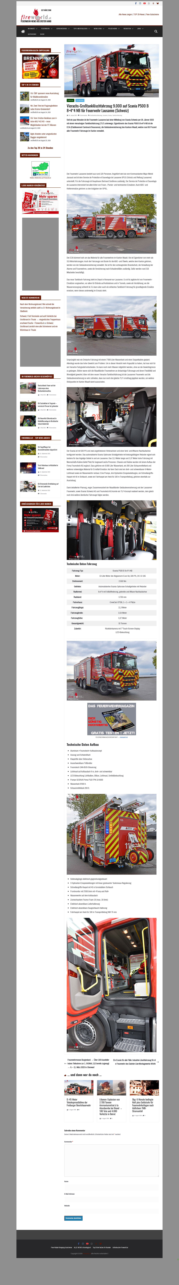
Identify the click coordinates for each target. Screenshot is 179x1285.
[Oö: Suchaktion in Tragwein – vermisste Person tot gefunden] (28, 407)
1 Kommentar (43, 494)
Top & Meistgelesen (80, 28)
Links (139, 28)
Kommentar (68, 1141)
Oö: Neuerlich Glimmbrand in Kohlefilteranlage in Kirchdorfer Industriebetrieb (48, 421)
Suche (42, 34)
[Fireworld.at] (23, 31)
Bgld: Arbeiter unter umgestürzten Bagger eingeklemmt (43, 135)
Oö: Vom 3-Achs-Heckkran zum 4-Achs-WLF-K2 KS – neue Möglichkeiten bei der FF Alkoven (43, 121)
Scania (110, 115)
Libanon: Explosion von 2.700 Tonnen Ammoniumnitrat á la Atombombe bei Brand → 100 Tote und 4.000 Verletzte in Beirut (110, 1107)
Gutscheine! (32, 34)
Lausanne (105, 115)
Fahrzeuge (70, 100)
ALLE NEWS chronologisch (82, 1247)
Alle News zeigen (125, 14)
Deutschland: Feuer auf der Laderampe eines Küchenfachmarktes (47, 388)
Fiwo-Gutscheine (152, 14)
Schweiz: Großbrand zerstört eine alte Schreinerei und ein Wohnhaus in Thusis (39, 326)
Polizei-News (112, 28)
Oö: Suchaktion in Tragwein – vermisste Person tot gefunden (48, 404)
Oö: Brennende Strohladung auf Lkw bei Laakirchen (48, 485)
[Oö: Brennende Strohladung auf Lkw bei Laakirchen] (28, 489)
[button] (36, 28)
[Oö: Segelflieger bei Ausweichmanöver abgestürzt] (28, 452)
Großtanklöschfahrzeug (96, 115)
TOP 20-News (139, 14)
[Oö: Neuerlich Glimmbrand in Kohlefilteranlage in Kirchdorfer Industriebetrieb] (28, 423)
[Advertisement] (40, 254)
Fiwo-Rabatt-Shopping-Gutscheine (61, 1247)
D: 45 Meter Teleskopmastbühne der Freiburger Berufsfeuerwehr (79, 1102)
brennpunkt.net (124, 737)
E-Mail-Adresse (69, 1194)
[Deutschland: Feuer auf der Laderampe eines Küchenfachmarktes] (28, 391)
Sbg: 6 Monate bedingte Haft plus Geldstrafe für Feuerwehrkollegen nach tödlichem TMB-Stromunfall (143, 1105)
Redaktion (127, 28)
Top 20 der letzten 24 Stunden (102, 1247)
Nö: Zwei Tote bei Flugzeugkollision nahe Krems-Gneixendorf (44, 107)
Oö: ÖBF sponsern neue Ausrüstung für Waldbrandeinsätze (44, 95)
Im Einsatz (31, 28)
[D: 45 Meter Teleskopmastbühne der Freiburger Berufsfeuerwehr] (78, 1082)
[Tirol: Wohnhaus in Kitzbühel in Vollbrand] (28, 470)
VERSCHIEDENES (61, 28)
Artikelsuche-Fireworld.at (120, 1247)
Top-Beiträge (79, 100)
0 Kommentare (83, 115)
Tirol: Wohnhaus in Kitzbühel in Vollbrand (48, 466)
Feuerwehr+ (45, 28)
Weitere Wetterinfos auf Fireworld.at (40, 177)
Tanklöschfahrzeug (117, 115)
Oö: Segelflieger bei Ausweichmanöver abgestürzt (47, 448)
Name (66, 1181)
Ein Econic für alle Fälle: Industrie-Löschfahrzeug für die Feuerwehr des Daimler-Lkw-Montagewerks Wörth (134, 1062)
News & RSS (98, 28)
